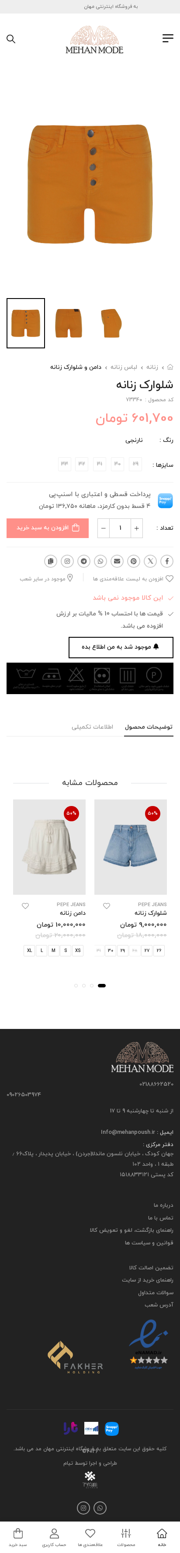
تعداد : (164, 528)
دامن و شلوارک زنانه (75, 367)
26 (159, 951)
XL (29, 951)
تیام (68, 1463)
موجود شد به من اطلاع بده (116, 647)
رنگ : (166, 440)
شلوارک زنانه (151, 913)
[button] (102, 986)
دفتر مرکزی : (158, 1145)
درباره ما (163, 1206)
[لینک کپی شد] (50, 561)
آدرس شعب (159, 1306)
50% (153, 813)
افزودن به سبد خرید (43, 528)
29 (123, 951)
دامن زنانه (73, 913)
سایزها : (162, 465)
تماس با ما (160, 1218)
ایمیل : (164, 1132)
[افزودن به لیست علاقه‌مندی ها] (106, 906)
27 (147, 951)
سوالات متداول (155, 1293)
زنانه (152, 367)
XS (77, 951)
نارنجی (134, 440)
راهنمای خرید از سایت (147, 1281)
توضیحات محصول (149, 727)
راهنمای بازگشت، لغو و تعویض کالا (131, 1231)
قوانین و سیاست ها (149, 1243)
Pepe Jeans (152, 905)
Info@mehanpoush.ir (128, 1132)
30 (110, 951)
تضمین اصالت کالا (151, 1268)
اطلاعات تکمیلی (92, 727)
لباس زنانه (124, 367)
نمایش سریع (131, 886)
